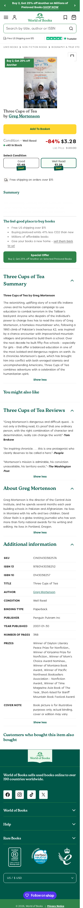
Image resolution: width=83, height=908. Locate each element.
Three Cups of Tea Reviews (34, 411)
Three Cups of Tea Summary (23, 281)
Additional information (29, 545)
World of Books (34, 906)
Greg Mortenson (24, 117)
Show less (40, 379)
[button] (6, 17)
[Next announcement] (75, 5)
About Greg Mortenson (29, 489)
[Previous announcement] (5, 5)
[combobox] (39, 28)
